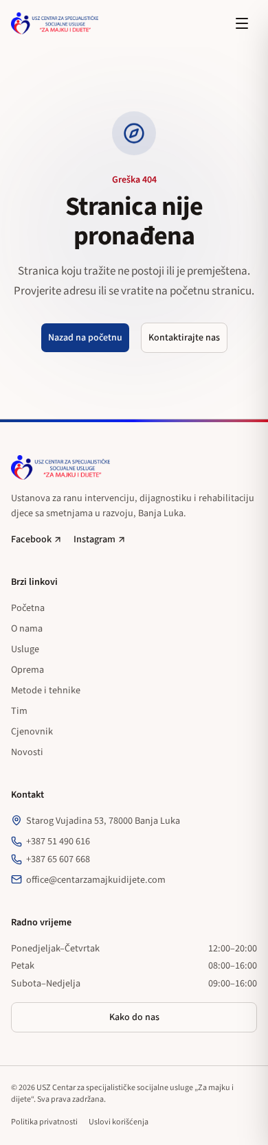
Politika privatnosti (44, 1122)
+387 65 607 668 (58, 859)
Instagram (94, 539)
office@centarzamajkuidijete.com (96, 879)
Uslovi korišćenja (118, 1122)
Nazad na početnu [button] (85, 338)
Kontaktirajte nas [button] (184, 338)
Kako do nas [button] (134, 1017)
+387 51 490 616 (58, 841)
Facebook (31, 539)
